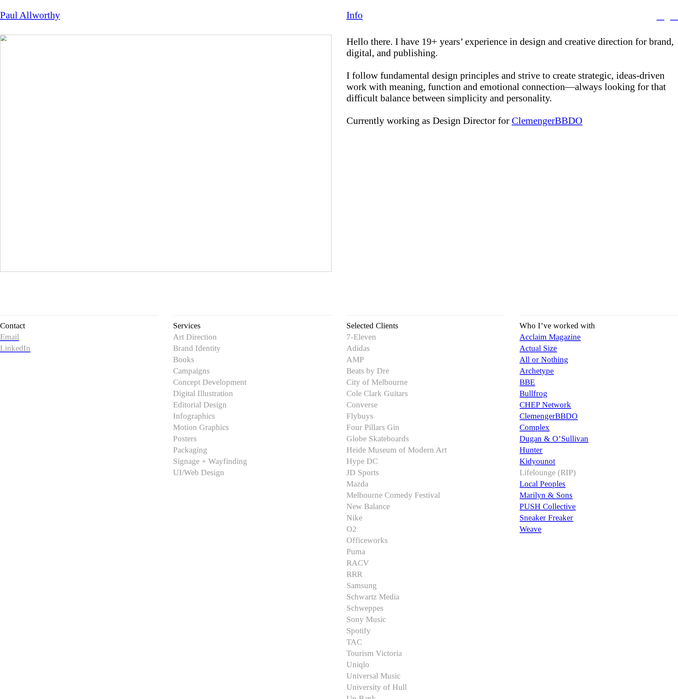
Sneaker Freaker (546, 517)
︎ (660, 15)
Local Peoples (542, 483)
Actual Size (538, 348)
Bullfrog (533, 393)
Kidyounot (537, 461)
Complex (534, 427)
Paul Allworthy (30, 15)
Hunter (530, 449)
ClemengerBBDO (547, 120)
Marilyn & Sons (545, 495)
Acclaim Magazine (550, 336)
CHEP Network (545, 404)
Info (354, 15)
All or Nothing (543, 359)
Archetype (536, 370)
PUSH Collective (547, 506)
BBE (527, 382)
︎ (674, 15)
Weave (530, 528)
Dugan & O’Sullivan (553, 438)
